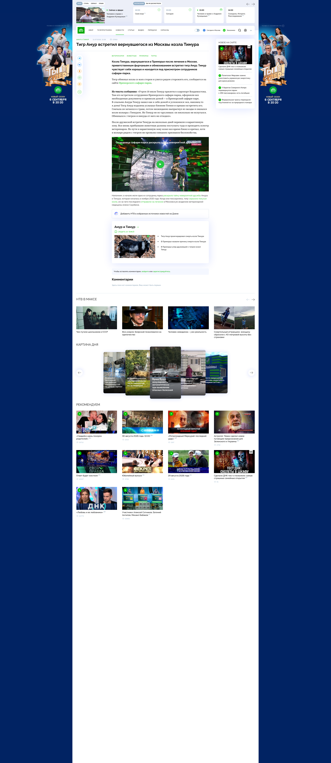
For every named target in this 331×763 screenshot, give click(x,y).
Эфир (90, 30)
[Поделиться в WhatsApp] (79, 78)
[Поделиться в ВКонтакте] (79, 65)
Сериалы (165, 30)
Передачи (152, 30)
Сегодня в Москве (213, 30)
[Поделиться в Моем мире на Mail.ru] (79, 84)
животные (132, 56)
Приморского (135, 83)
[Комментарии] (79, 92)
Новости (120, 30)
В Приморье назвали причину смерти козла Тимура (183, 242)
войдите (145, 272)
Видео (141, 30)
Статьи (131, 30)
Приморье (144, 56)
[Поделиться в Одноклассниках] (79, 71)
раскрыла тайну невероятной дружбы (182, 195)
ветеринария (118, 56)
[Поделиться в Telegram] (79, 58)
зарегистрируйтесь (161, 272)
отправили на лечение (152, 202)
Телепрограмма (104, 30)
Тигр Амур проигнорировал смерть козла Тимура (182, 236)
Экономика (231, 30)
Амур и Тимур (82, 39)
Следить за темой (126, 232)
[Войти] (245, 30)
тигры (154, 56)
